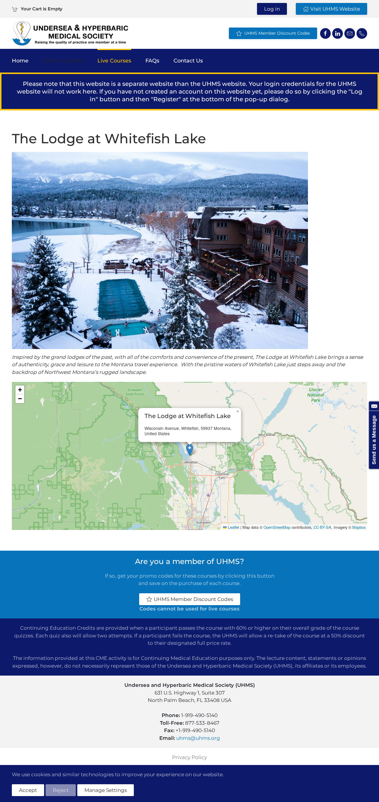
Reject (61, 790)
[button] (189, 450)
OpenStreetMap (277, 527)
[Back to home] (70, 33)
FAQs (152, 60)
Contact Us (188, 60)
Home (20, 60)
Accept (28, 790)
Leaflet (233, 527)
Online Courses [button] (63, 60)
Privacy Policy (189, 757)
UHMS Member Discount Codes (276, 33)
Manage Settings (105, 790)
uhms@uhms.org (198, 738)
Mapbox (359, 527)
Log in (272, 9)
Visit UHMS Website (335, 9)
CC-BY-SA (322, 527)
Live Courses (114, 60)
